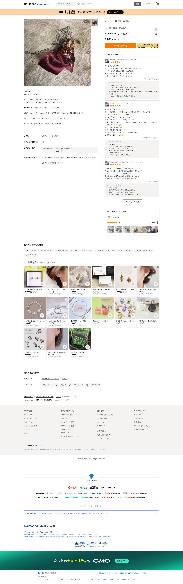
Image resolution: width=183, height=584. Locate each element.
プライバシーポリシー (76, 449)
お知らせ (137, 415)
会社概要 (86, 449)
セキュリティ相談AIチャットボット (90, 534)
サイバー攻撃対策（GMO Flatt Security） (77, 536)
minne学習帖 (102, 418)
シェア (110, 21)
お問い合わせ (139, 429)
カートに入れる (120, 46)
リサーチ (97, 579)
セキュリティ (78, 579)
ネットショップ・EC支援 (57, 579)
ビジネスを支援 (69, 579)
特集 (25, 433)
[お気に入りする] (156, 29)
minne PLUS (65, 429)
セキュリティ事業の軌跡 (104, 536)
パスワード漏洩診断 (62, 534)
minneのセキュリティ (142, 426)
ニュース (100, 422)
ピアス (64, 379)
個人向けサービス (126, 579)
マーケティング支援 (88, 579)
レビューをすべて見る (132, 202)
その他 (133, 579)
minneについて (29, 415)
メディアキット (100, 449)
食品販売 (63, 418)
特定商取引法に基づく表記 (31, 449)
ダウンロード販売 (67, 426)
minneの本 (101, 426)
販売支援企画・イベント (69, 436)
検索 (137, 4)
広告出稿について (104, 435)
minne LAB (64, 433)
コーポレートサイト (87, 506)
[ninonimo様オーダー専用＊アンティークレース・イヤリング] (125, 165)
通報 (127, 21)
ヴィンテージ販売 (67, 422)
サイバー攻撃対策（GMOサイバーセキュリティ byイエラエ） (50, 536)
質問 (119, 21)
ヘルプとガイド (140, 418)
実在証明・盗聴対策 (28, 536)
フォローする (152, 222)
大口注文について (104, 439)
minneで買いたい (30, 418)
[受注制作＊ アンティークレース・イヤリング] (120, 62)
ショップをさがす (30, 426)
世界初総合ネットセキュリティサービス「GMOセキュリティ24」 (39, 534)
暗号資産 (117, 579)
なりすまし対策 (93, 536)
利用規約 (137, 422)
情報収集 (103, 579)
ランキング (28, 429)
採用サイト (99, 506)
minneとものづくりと (105, 415)
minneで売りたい (67, 415)
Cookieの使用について (46, 449)
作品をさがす (29, 422)
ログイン (150, 4)
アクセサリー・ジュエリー (50, 379)
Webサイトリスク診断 (74, 534)
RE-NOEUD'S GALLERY (117, 28)
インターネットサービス (43, 579)
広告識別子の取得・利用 (62, 449)
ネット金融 (110, 579)
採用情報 (92, 449)
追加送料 (65, 149)
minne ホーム (28, 396)
